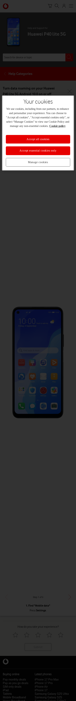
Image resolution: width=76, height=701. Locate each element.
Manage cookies (38, 162)
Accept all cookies (38, 139)
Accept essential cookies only (37, 150)
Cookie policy (57, 125)
